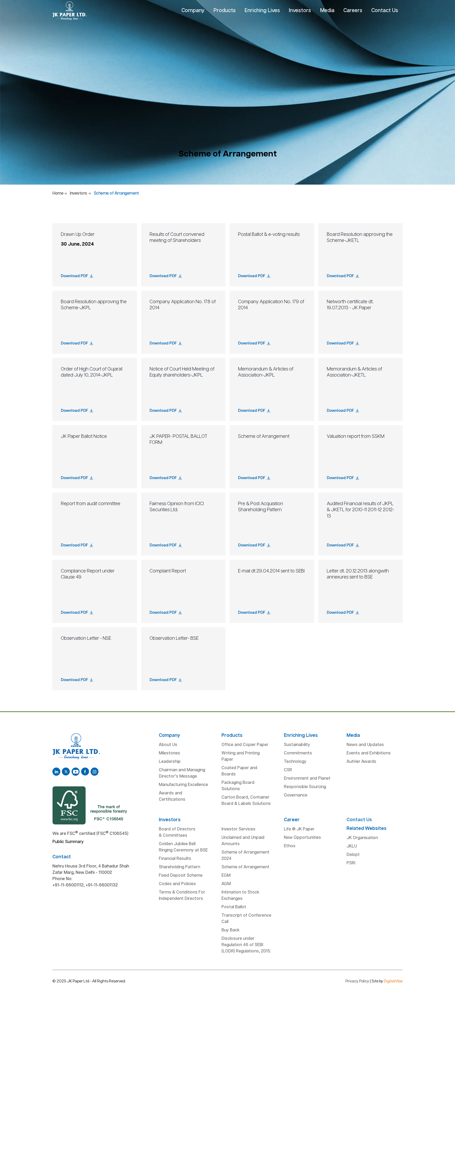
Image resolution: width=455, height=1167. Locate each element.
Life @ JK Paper (299, 829)
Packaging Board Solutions (237, 785)
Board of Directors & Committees (177, 832)
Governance (295, 795)
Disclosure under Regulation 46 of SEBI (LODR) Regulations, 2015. (246, 944)
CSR (288, 770)
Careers (352, 10)
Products (225, 10)
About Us (168, 745)
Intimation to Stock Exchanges (240, 895)
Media (327, 10)
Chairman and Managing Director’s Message (182, 773)
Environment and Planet (307, 778)
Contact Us (384, 10)
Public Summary (68, 842)
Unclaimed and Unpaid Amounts (242, 840)
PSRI (351, 863)
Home (57, 193)
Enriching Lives (262, 10)
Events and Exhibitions (369, 753)
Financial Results (175, 858)
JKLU (352, 846)
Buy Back (230, 930)
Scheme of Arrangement (245, 867)
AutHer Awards (361, 761)
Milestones (169, 753)
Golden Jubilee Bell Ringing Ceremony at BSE (183, 847)
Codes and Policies (177, 884)
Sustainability (297, 745)
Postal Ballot (233, 907)
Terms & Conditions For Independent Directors (182, 895)
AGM (226, 884)
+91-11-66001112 (67, 885)
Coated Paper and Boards (239, 771)
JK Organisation (362, 838)
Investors (300, 10)
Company (193, 10)
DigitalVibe (393, 981)
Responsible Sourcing (305, 787)
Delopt (353, 855)
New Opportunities (302, 837)
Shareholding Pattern (179, 867)
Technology (295, 761)
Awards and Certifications (172, 796)
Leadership (170, 761)
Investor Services (238, 829)
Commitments (298, 753)
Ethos (289, 846)
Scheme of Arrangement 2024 (245, 855)
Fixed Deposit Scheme (180, 875)
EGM (225, 875)
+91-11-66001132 (102, 885)
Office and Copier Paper (244, 745)
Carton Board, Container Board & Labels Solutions (246, 800)
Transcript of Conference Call (246, 918)
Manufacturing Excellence (183, 785)
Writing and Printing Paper (240, 756)
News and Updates (365, 745)
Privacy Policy (357, 981)
